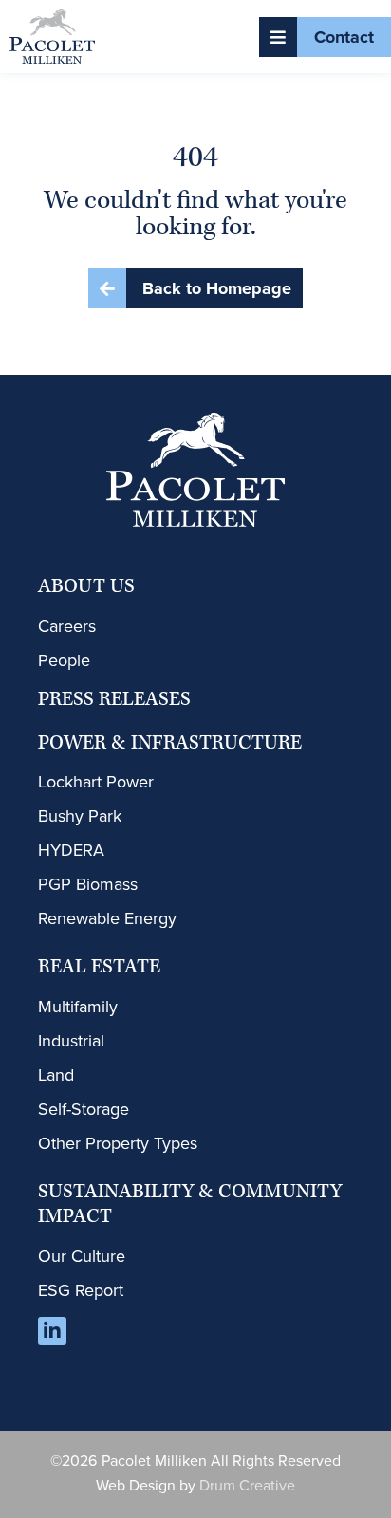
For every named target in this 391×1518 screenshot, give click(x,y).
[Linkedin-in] (52, 1331)
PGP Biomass (88, 884)
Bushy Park (79, 816)
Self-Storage (83, 1109)
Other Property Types (117, 1143)
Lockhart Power (96, 781)
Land (56, 1075)
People (64, 660)
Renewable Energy (107, 918)
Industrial (71, 1040)
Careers (67, 626)
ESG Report (80, 1290)
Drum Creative (247, 1485)
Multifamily (78, 1006)
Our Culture (81, 1256)
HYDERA (71, 850)
